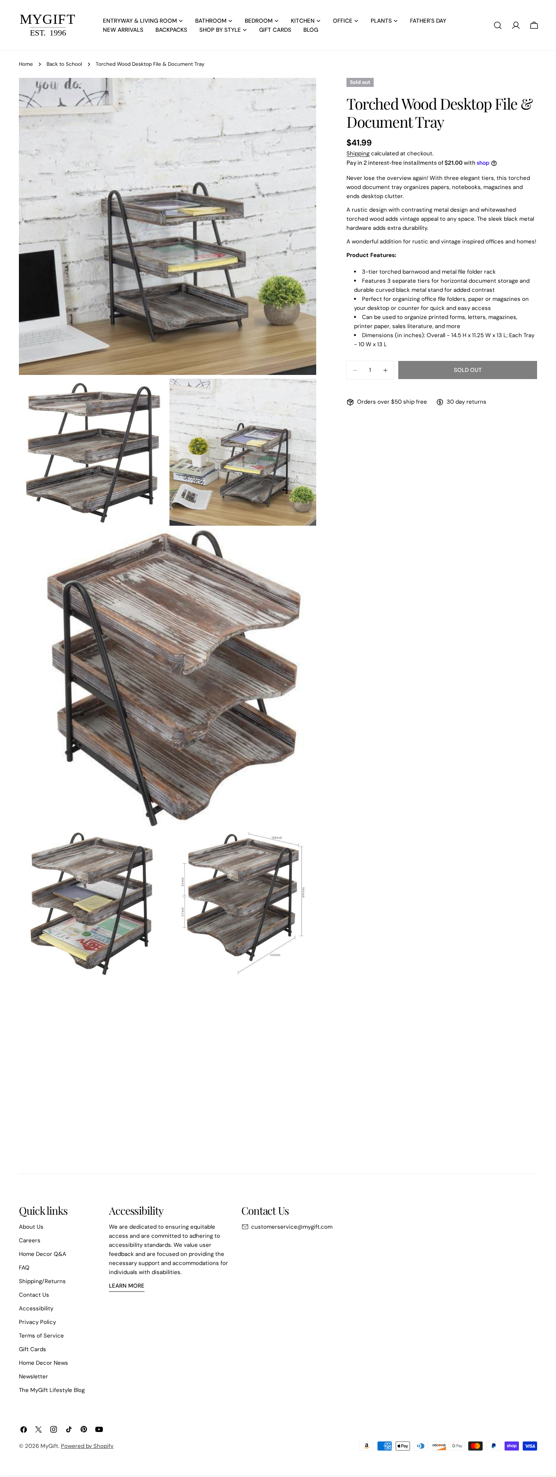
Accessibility (36, 1308)
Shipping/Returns (42, 1281)
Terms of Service (41, 1335)
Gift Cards (32, 1349)
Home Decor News (43, 1363)
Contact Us (34, 1295)
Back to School (64, 64)
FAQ (24, 1267)
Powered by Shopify (87, 1446)
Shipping (358, 153)
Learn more (126, 1286)
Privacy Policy (37, 1322)
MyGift (49, 1446)
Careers (29, 1240)
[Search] (497, 25)
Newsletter (33, 1376)
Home (26, 64)
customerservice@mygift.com (291, 1227)
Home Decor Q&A (42, 1254)
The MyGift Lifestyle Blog (52, 1390)
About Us (31, 1227)
